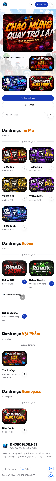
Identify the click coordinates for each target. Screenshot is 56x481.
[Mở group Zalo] (51, 468)
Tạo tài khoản (29, 98)
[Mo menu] (31, 4)
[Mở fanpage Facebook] (51, 475)
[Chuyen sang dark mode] (51, 4)
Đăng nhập (29, 105)
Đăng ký (42, 4)
